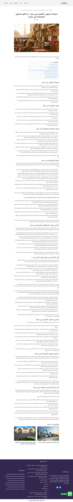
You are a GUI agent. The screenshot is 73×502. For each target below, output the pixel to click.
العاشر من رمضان (43, 482)
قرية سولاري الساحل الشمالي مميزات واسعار (16, 474)
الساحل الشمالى (43, 480)
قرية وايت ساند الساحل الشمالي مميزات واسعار (15, 489)
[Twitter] (57, 487)
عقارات (45, 490)
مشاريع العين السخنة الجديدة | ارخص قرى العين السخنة (37, 497)
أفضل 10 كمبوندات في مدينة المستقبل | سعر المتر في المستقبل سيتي (37, 469)
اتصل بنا (6, 3)
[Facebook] (60, 487)
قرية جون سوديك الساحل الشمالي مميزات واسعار (15, 476)
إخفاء (52, 62)
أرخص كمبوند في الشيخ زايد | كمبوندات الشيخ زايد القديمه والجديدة (36, 466)
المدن (47, 10)
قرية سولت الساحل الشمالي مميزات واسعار (49, 442)
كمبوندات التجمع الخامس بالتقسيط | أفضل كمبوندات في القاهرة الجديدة (38, 493)
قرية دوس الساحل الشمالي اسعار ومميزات (16, 480)
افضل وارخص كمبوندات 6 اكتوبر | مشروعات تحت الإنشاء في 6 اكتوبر (37, 477)
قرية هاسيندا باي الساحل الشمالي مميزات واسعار (15, 485)
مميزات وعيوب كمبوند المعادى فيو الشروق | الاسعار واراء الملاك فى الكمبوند (25, 443)
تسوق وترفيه (44, 488)
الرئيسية (25, 3)
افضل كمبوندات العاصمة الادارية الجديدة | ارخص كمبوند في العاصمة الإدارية (37, 473)
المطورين (16, 3)
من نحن (10, 3)
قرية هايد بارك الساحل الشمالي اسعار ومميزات (15, 483)
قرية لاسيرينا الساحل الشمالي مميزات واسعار (16, 478)
